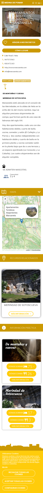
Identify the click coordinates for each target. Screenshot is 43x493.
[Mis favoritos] (36, 3)
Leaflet (28, 250)
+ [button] (5, 198)
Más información (20, 380)
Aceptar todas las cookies (18, 481)
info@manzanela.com (13, 71)
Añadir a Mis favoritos (23, 42)
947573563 (9, 59)
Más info (4, 467)
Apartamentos (22, 81)
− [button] (5, 202)
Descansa (8, 81)
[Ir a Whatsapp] (33, 3)
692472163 (9, 63)
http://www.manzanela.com (16, 67)
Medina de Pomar (13, 2)
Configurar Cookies (15, 488)
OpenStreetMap (36, 250)
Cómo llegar (21, 50)
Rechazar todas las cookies (19, 473)
